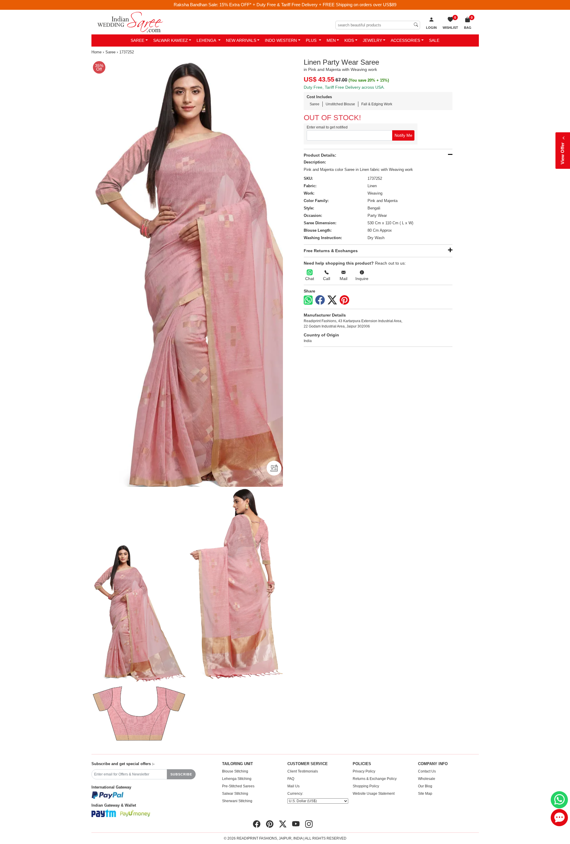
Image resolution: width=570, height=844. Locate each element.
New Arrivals (241, 40)
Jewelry (372, 40)
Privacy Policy (364, 771)
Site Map (425, 793)
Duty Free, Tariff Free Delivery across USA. (344, 87)
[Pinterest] (344, 300)
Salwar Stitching (235, 793)
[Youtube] (296, 824)
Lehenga (207, 40)
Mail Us (293, 786)
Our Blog (425, 786)
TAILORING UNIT (237, 764)
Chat (309, 278)
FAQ (290, 779)
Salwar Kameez (170, 40)
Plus (312, 40)
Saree (137, 40)
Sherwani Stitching (237, 801)
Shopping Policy (366, 786)
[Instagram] (309, 824)
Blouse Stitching (235, 771)
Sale (434, 40)
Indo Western (281, 40)
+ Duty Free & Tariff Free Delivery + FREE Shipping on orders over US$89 (324, 4)
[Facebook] (320, 300)
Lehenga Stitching (236, 779)
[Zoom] (187, 272)
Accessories (405, 40)
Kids (349, 40)
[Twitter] (332, 300)
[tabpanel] (187, 272)
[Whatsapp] (308, 300)
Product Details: (320, 155)
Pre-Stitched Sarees (238, 786)
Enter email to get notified (327, 127)
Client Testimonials (302, 771)
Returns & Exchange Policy (375, 779)
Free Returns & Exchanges (331, 250)
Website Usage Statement (374, 793)
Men (331, 40)
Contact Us (427, 771)
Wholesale (426, 779)
